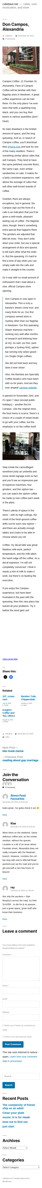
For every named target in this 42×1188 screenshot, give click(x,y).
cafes (7, 737)
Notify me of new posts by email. (18, 1037)
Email (5, 999)
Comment (7, 955)
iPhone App (14, 146)
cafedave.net (10, 4)
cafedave (8, 36)
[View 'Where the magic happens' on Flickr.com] (21, 459)
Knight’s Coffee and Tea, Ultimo (8, 713)
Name (5, 986)
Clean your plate (13, 1112)
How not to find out (15, 1121)
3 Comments (10, 39)
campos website (28, 387)
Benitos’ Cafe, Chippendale (28, 698)
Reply (4, 815)
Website (5, 1012)
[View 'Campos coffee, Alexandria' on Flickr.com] (21, 73)
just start (8, 1126)
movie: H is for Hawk (16, 1117)
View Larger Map (10, 659)
